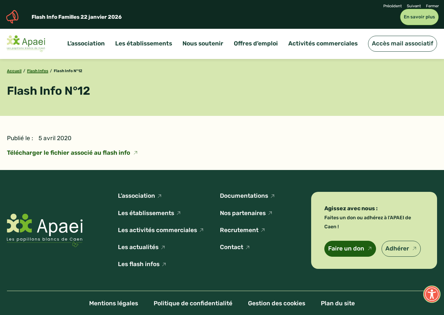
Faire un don (346, 248)
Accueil (14, 70)
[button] (432, 294)
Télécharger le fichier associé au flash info (68, 152)
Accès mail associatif (402, 43)
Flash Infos (37, 70)
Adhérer (397, 248)
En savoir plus (419, 16)
